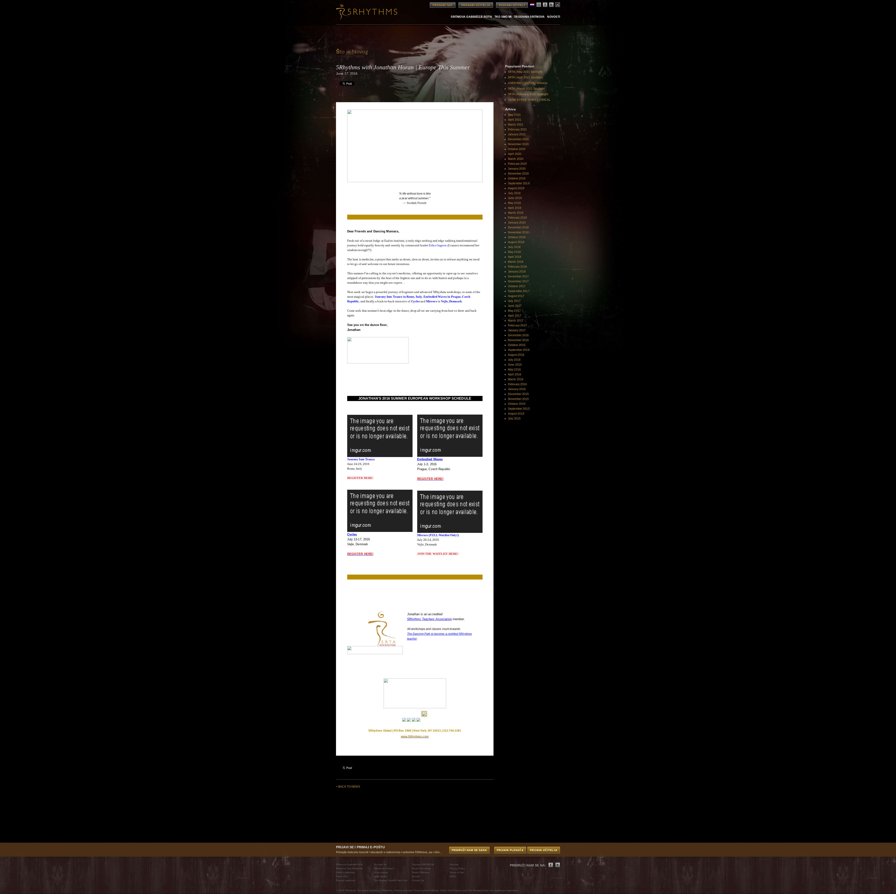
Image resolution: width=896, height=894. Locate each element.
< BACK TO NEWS (348, 786)
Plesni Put (341, 876)
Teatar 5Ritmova (421, 872)
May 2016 (514, 369)
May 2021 (514, 114)
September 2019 (519, 183)
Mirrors (431, 301)
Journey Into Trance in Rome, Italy (398, 296)
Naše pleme (380, 876)
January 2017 (517, 330)
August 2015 (516, 413)
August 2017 (516, 296)
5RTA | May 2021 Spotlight (525, 71)
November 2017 (518, 281)
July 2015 (514, 418)
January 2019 (517, 222)
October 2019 (516, 178)
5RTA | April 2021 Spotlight (525, 77)
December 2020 (518, 139)
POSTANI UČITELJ (512, 5)
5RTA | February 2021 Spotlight (528, 94)
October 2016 (516, 345)
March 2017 (515, 320)
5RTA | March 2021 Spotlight (526, 88)
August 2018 (516, 242)
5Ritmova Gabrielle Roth (471, 16)
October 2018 (516, 237)
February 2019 (517, 217)
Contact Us (418, 880)
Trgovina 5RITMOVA (529, 16)
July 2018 (514, 247)
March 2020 (515, 159)
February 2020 (517, 163)
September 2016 (519, 350)
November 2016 (518, 340)
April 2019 (514, 208)
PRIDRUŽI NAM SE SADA (469, 850)
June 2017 (515, 305)
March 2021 (515, 124)
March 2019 (515, 212)
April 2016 (514, 374)
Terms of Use (457, 872)
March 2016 (515, 379)
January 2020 (517, 168)
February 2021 (517, 129)
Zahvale (454, 864)
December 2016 (518, 335)
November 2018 (518, 232)
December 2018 (518, 227)
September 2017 (519, 291)
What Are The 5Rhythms (349, 868)
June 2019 (515, 198)
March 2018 (515, 261)
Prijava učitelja (543, 850)
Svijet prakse (381, 872)
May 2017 (514, 310)
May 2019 (514, 203)
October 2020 (516, 149)
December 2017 (518, 276)
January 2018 (517, 271)
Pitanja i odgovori (345, 880)
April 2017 (514, 315)
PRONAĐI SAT (443, 5)
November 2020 (518, 144)
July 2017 (514, 301)
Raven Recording (421, 868)
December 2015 (518, 394)
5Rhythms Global (383, 868)
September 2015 (519, 408)
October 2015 (516, 403)
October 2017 (516, 286)
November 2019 (518, 173)
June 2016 (515, 364)
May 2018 (514, 252)
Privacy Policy (457, 868)
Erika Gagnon (437, 245)
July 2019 (514, 193)
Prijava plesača (510, 850)
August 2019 (516, 188)
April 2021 (514, 119)
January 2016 (517, 389)
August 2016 (516, 354)
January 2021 (517, 134)
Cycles (415, 301)
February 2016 (517, 384)
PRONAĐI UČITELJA (475, 5)
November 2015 (518, 399)
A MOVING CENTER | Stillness (527, 83)
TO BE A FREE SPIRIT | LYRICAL (529, 99)
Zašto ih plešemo (345, 872)
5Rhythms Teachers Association (429, 619)
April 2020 (514, 154)
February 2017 (517, 325)
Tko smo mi (502, 16)
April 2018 (514, 256)
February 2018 (517, 266)
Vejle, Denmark (451, 301)
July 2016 (514, 359)
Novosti (553, 16)
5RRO (453, 876)
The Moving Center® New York (390, 880)
